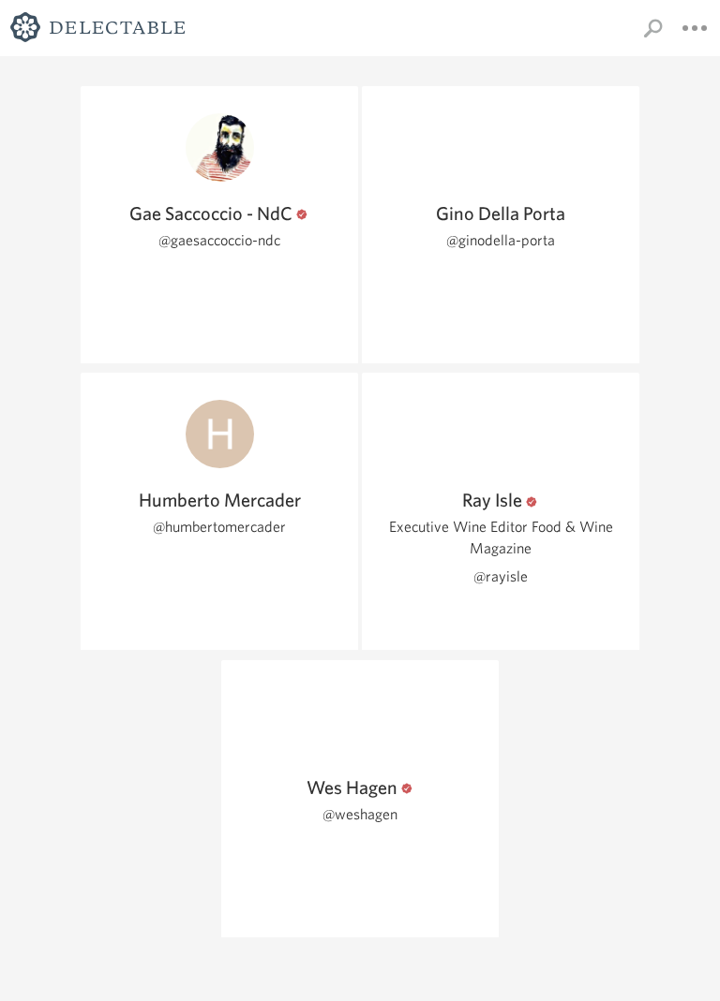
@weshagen (360, 814)
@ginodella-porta (500, 240)
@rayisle (500, 576)
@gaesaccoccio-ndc (219, 240)
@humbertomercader (219, 527)
